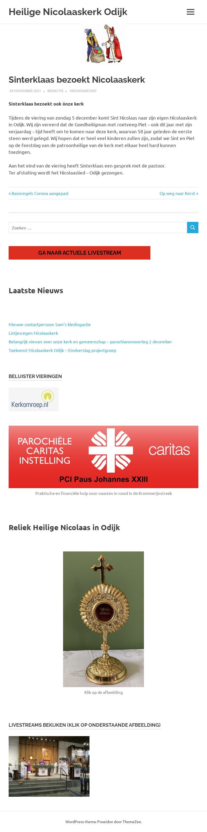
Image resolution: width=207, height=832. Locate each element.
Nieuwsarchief (83, 90)
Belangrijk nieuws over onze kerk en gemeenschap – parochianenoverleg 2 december (90, 341)
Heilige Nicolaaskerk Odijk (68, 11)
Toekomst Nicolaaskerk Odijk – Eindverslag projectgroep (62, 350)
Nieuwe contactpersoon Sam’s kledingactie (50, 324)
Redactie (55, 90)
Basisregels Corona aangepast (40, 193)
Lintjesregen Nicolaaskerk (33, 332)
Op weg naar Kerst (177, 193)
